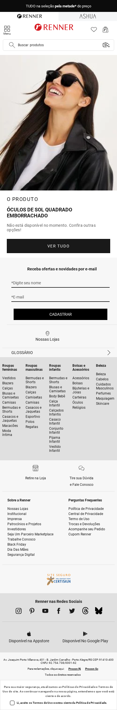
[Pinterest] (31, 612)
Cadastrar (60, 314)
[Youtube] (45, 612)
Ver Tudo (58, 246)
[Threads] (85, 612)
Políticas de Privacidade (78, 686)
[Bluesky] (98, 612)
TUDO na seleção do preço (58, 6)
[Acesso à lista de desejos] (93, 31)
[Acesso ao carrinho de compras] (105, 31)
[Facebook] (58, 612)
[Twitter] (72, 612)
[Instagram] (18, 612)
